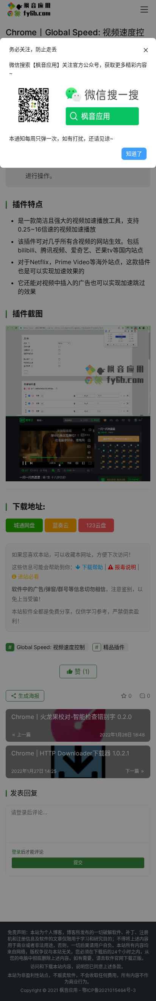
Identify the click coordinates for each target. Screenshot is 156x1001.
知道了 (134, 153)
